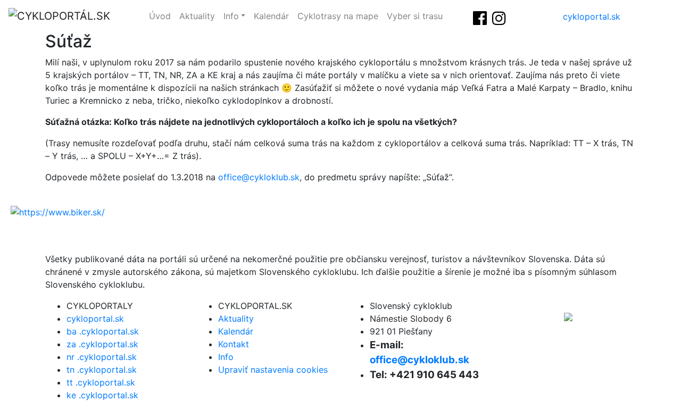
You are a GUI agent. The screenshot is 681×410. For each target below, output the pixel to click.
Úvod (160, 16)
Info (231, 16)
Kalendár (271, 16)
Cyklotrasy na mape (337, 16)
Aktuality (197, 16)
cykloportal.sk (591, 16)
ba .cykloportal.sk (103, 331)
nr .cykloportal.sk (102, 357)
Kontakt (233, 344)
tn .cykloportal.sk (102, 369)
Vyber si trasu (415, 16)
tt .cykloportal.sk (101, 382)
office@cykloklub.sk (259, 177)
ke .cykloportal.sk (102, 395)
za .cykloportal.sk (102, 344)
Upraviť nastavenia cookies (273, 369)
